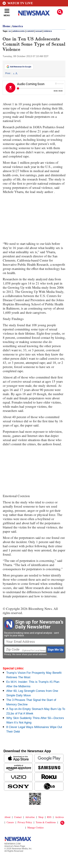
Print (7, 73)
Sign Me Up (55, 649)
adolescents (19, 31)
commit (30, 31)
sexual (38, 31)
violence (48, 31)
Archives (59, 817)
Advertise (30, 817)
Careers (10, 822)
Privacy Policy (25, 822)
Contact (18, 817)
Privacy (7, 654)
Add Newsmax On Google (20, 67)
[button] (60, 12)
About (7, 817)
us (10, 31)
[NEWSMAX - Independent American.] (34, 13)
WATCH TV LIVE (20, 3)
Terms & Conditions (46, 822)
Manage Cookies (35, 827)
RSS (49, 817)
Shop (40, 817)
